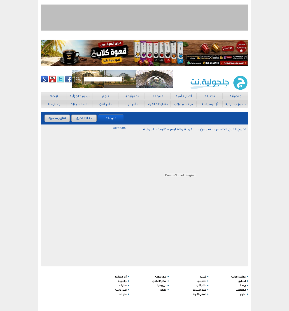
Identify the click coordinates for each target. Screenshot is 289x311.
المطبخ (242, 281)
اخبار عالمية (120, 289)
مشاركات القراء (159, 281)
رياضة (243, 285)
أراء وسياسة (120, 276)
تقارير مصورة (57, 118)
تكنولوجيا (241, 289)
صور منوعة (160, 276)
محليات (122, 285)
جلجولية (122, 281)
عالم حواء (201, 281)
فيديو (203, 276)
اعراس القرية (199, 294)
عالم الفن (201, 285)
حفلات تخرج (84, 118)
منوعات (111, 118)
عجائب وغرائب (238, 276)
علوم (243, 294)
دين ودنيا (161, 285)
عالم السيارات (199, 289)
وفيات (163, 289)
